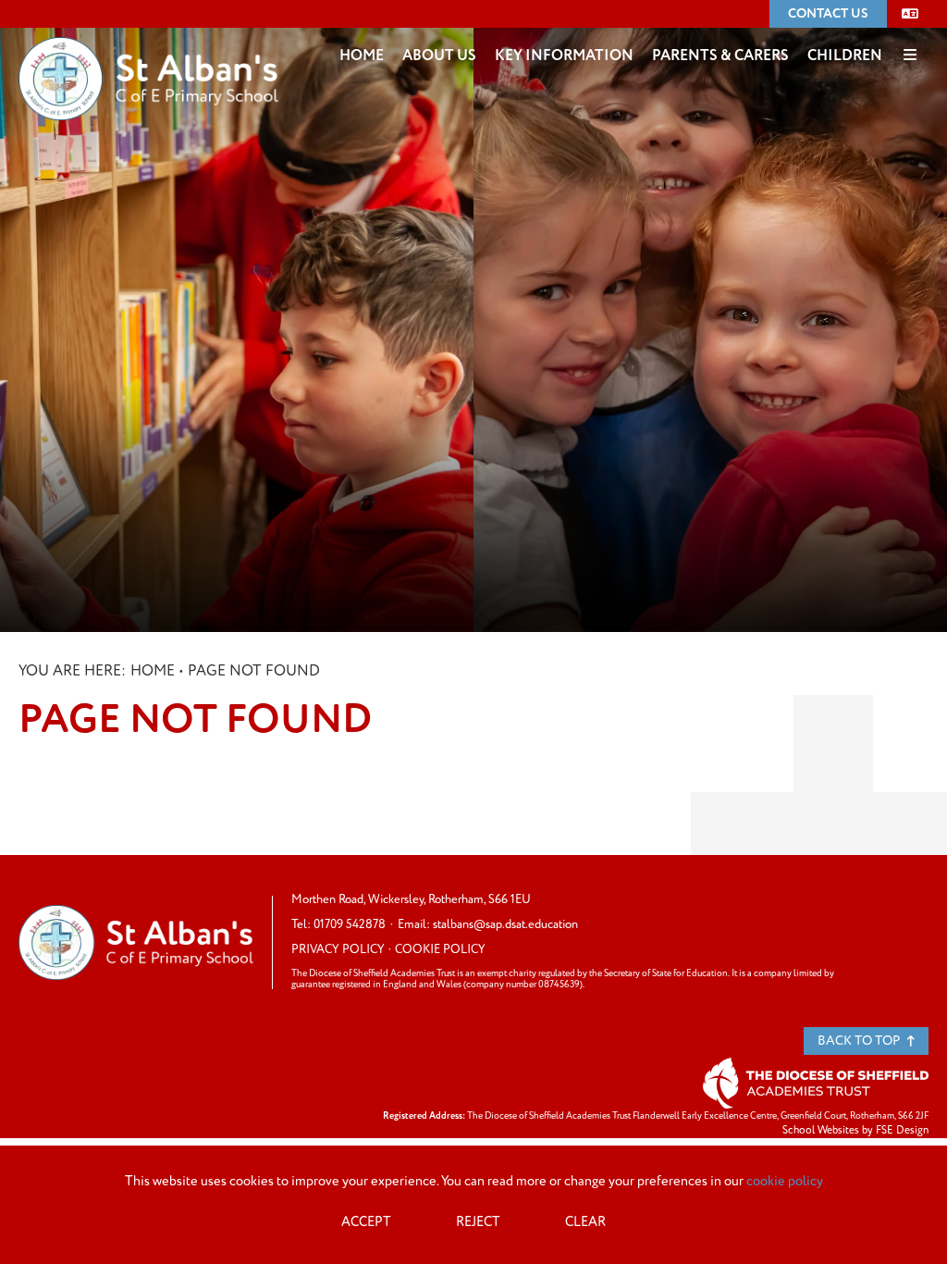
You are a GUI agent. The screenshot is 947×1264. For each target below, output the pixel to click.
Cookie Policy (440, 949)
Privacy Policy (338, 949)
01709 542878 (350, 924)
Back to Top (860, 1040)
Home (152, 671)
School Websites (820, 1130)
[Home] (148, 51)
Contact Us (828, 13)
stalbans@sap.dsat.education (505, 924)
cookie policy (784, 1181)
